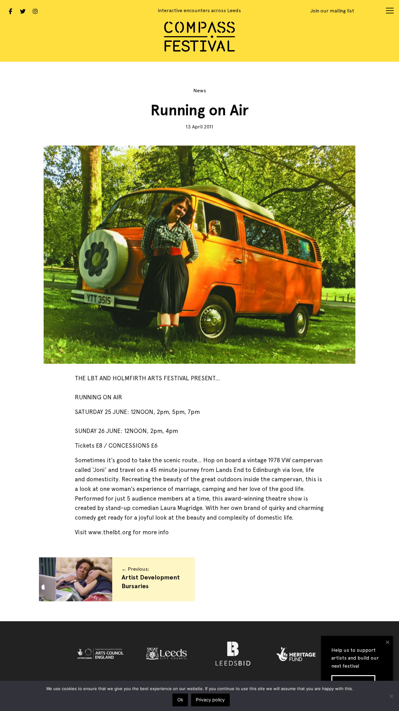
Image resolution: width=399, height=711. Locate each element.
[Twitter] (22, 10)
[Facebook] (10, 10)
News (199, 91)
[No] (391, 696)
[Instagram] (35, 10)
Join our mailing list (332, 11)
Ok (180, 699)
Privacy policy (210, 699)
